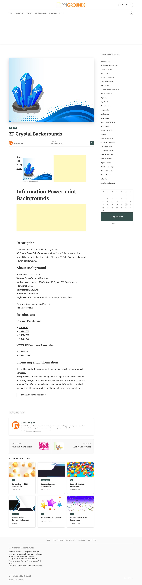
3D (10, 127)
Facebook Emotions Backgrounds (77, 485)
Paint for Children (106, 94)
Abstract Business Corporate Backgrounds (20, 519)
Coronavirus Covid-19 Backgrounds (20, 485)
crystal (16, 412)
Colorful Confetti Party (108, 122)
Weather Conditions (107, 138)
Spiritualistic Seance (107, 155)
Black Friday (105, 85)
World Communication (108, 142)
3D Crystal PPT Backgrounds (64, 282)
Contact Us (92, 540)
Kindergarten (105, 114)
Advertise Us (53, 13)
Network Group (106, 106)
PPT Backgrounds (19, 579)
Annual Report (105, 73)
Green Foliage (105, 126)
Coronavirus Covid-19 (107, 69)
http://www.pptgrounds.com (33, 431)
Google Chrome (36, 566)
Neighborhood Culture (108, 183)
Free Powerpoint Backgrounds (64, 540)
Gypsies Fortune (106, 163)
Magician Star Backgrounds (51, 518)
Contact (61, 13)
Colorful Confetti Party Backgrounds (78, 519)
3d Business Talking (107, 150)
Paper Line (104, 98)
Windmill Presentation (108, 171)
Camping (104, 134)
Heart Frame (105, 118)
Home (10, 13)
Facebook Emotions (107, 81)
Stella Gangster (18, 143)
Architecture (45, 480)
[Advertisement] (71, 30)
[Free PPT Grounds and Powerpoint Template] (71, 5)
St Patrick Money (106, 146)
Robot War (104, 179)
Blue (15, 127)
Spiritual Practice (106, 159)
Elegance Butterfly (106, 130)
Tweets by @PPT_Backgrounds (110, 54)
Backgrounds (19, 13)
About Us (82, 540)
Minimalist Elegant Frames (109, 65)
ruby (22, 412)
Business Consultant (107, 77)
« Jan (113, 223)
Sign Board (104, 102)
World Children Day (107, 167)
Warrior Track (105, 175)
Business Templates (41, 13)
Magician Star (105, 110)
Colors (29, 13)
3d (10, 412)
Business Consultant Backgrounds (48, 485)
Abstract (15, 513)
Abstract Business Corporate (110, 90)
